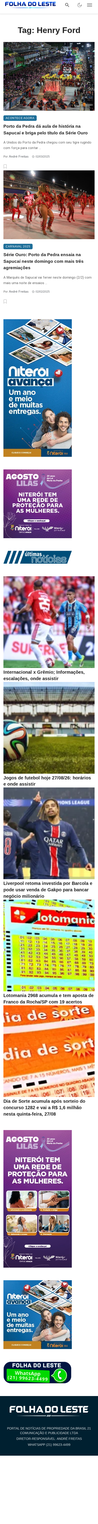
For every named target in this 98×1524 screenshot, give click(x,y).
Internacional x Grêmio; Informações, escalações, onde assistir (44, 675)
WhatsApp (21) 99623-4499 (49, 1444)
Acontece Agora (20, 118)
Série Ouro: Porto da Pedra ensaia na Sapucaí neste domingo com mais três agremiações (43, 261)
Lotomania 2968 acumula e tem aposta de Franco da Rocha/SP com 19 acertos (48, 998)
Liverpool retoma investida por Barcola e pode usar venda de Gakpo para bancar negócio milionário (47, 890)
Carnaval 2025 (18, 246)
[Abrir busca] (67, 5)
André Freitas (18, 156)
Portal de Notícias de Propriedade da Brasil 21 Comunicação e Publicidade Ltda (49, 1431)
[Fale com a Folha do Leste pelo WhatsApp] (37, 1372)
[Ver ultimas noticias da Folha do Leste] (37, 557)
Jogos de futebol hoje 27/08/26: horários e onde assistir (47, 781)
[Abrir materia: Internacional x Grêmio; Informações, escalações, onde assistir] (49, 622)
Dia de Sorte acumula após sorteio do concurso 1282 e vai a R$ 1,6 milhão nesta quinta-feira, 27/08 (44, 1108)
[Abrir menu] (90, 5)
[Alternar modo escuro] (80, 5)
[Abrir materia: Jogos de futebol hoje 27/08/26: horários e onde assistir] (49, 728)
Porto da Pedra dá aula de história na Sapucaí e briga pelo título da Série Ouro (45, 129)
